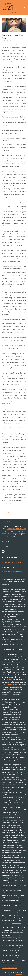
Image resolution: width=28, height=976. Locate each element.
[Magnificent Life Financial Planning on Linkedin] (3, 551)
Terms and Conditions (9, 968)
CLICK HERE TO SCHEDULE (11, 562)
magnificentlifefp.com (16, 531)
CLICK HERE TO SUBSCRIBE (12, 572)
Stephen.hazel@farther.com (16, 529)
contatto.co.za (19, 974)
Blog (7, 504)
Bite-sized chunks (20, 512)
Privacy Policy (17, 923)
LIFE (10, 504)
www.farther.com (11, 685)
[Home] (9, 7)
